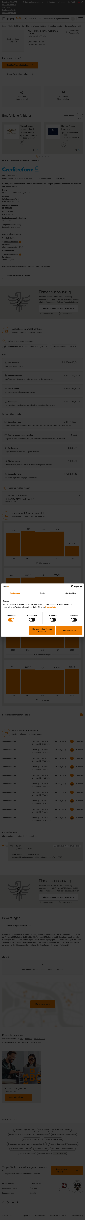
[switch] (32, 620)
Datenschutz (50, 607)
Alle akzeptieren (69, 630)
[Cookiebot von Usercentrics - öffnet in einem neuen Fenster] (72, 586)
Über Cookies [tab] (70, 593)
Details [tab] (42, 593)
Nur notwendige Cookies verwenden (42, 630)
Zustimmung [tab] (15, 593)
